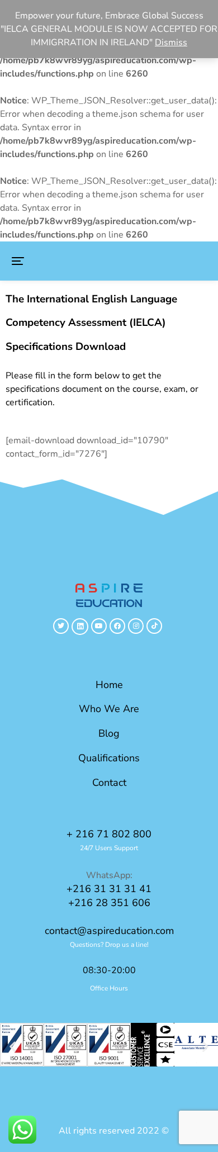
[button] (18, 261)
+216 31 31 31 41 (109, 888)
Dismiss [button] (171, 42)
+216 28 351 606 (109, 902)
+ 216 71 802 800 (109, 834)
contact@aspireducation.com (109, 930)
